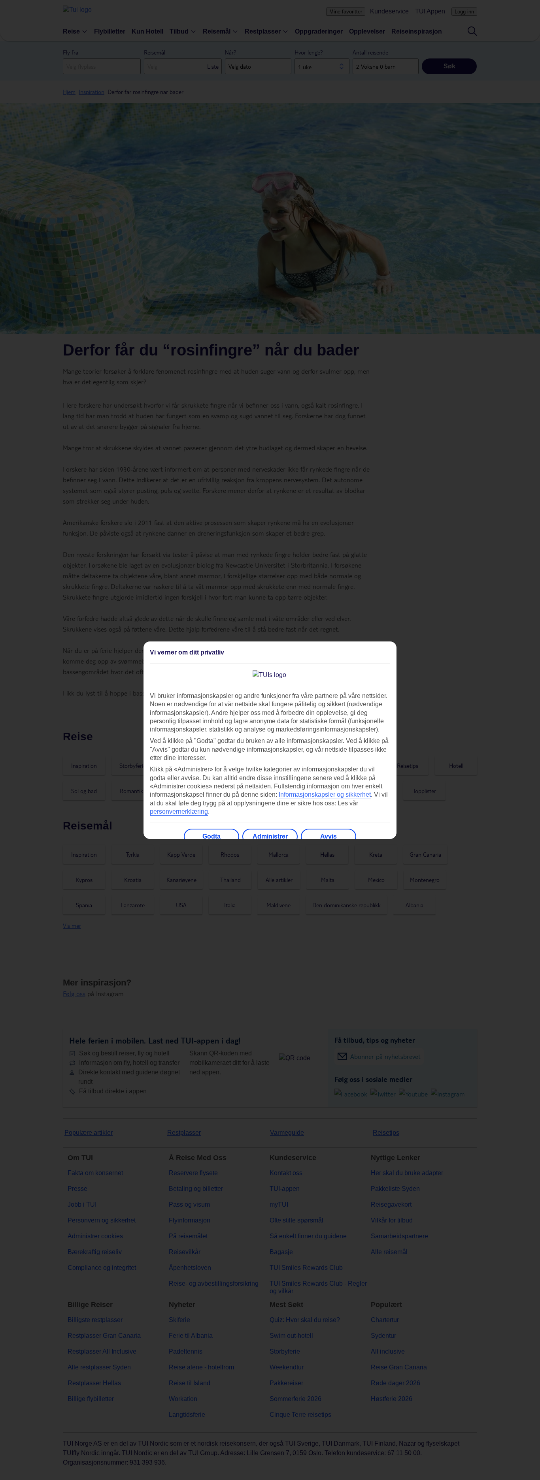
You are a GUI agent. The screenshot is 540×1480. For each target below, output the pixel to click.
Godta (211, 836)
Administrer (270, 836)
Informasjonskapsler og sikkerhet (325, 794)
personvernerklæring (179, 811)
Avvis (328, 836)
